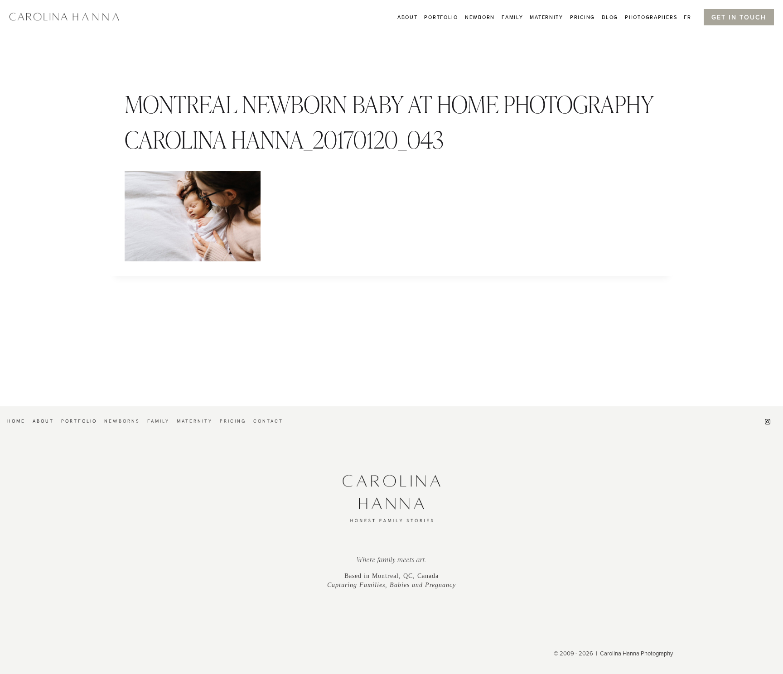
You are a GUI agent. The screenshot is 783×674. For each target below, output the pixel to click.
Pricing (582, 17)
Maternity (546, 17)
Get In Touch (738, 17)
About (407, 17)
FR (687, 17)
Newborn (480, 17)
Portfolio (441, 17)
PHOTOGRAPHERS (651, 17)
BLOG (610, 17)
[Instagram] (767, 421)
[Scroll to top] (775, 617)
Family (512, 17)
